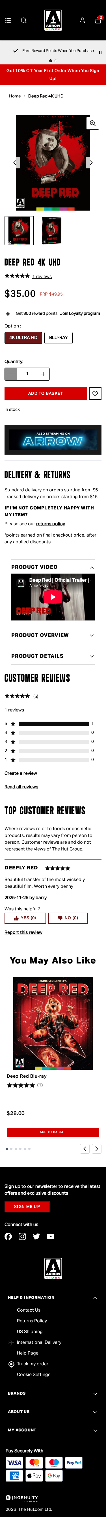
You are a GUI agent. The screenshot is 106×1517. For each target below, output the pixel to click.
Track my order (32, 1364)
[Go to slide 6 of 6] (29, 1149)
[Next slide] (96, 1149)
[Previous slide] (85, 1149)
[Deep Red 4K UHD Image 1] (19, 230)
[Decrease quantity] (11, 374)
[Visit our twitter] (36, 1236)
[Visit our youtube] (50, 1236)
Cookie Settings (33, 1375)
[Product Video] (53, 597)
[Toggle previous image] (14, 162)
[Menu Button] (8, 20)
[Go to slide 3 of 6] (16, 1149)
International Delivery (39, 1342)
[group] (53, 162)
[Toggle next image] (91, 162)
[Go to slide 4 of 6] (20, 1149)
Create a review (21, 773)
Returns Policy (32, 1321)
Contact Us (28, 1310)
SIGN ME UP (27, 1207)
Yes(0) (28, 918)
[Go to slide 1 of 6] (7, 1149)
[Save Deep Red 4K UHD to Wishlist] (95, 393)
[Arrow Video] (53, 20)
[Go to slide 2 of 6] (11, 1149)
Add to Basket (53, 1132)
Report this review (23, 932)
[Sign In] (82, 20)
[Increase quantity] (43, 374)
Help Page (27, 1353)
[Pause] (100, 52)
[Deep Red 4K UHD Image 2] (52, 230)
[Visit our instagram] (22, 1236)
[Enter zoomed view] (92, 123)
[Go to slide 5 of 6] (25, 1149)
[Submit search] (23, 20)
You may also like (53, 960)
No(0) (71, 918)
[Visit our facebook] (8, 1236)
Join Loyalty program (80, 313)
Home (15, 96)
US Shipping (30, 1332)
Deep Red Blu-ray (27, 1076)
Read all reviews (21, 787)
